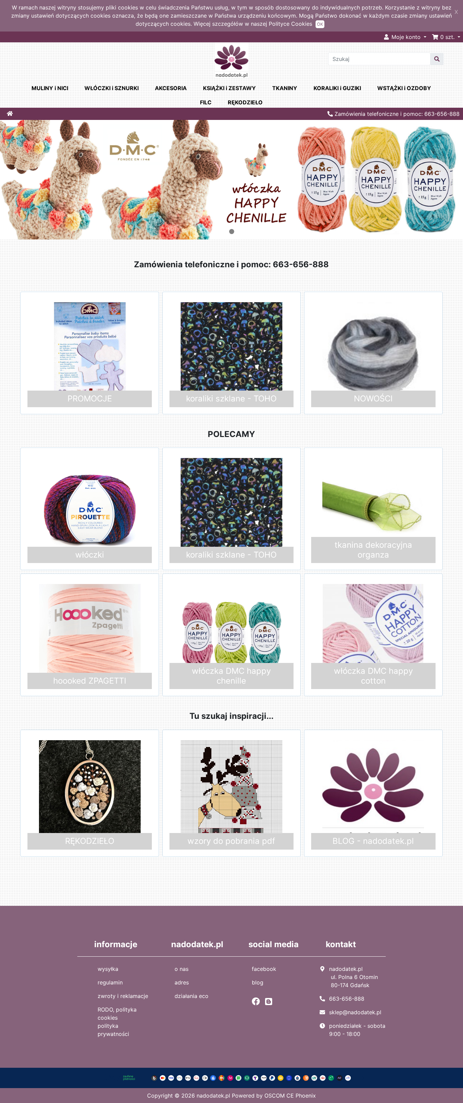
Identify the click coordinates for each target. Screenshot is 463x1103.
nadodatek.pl (213, 1095)
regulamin (110, 982)
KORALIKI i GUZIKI (337, 88)
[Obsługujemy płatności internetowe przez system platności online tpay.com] (231, 1077)
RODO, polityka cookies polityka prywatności (117, 1021)
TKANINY (284, 88)
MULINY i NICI (50, 88)
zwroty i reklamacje (123, 996)
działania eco (191, 996)
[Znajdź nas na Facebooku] (257, 1001)
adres (182, 982)
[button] (446, 37)
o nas (181, 968)
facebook (264, 968)
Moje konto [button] (406, 37)
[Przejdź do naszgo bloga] (270, 1001)
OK (320, 24)
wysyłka (108, 968)
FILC (206, 102)
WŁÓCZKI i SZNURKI (111, 88)
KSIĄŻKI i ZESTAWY (229, 88)
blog (257, 982)
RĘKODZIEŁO (245, 102)
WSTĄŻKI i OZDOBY (404, 88)
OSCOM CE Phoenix (290, 1095)
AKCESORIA (171, 88)
